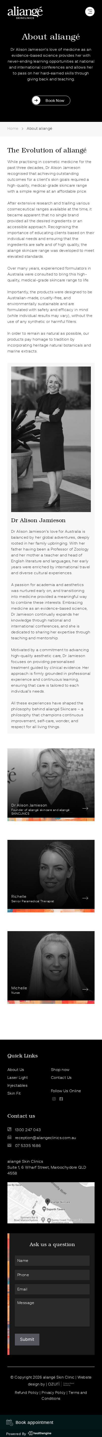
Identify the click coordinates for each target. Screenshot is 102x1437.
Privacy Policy (54, 1393)
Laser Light (17, 1077)
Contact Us (61, 1077)
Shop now (60, 1070)
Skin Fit (14, 1093)
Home (13, 128)
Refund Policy (26, 1393)
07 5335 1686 (27, 1145)
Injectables (17, 1085)
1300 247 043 (27, 1130)
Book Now (55, 101)
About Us (15, 1070)
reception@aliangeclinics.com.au (45, 1138)
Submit (27, 1339)
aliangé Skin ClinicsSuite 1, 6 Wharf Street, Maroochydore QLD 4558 (46, 1167)
